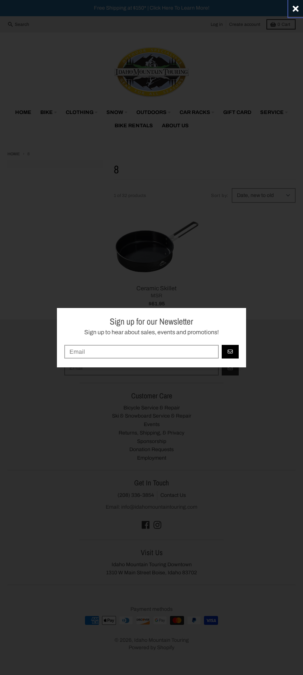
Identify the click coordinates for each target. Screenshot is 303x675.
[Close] (295, 8)
